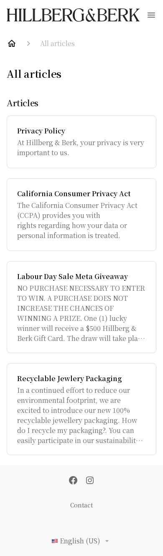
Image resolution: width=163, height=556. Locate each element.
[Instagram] (90, 481)
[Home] (12, 43)
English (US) (80, 541)
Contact (81, 505)
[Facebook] (73, 481)
